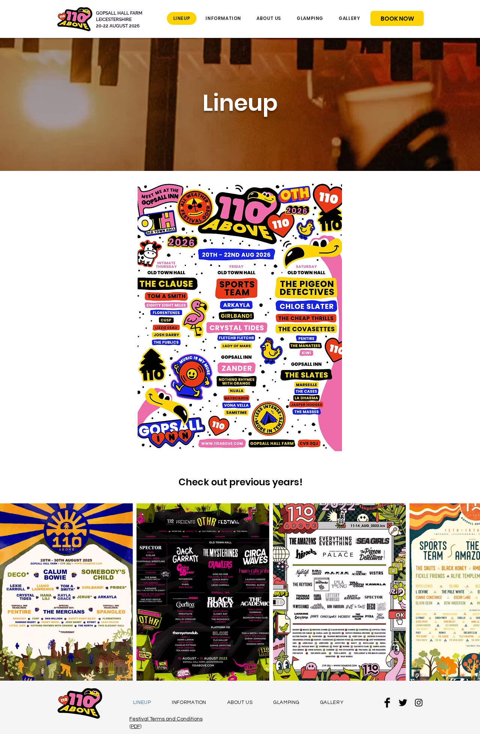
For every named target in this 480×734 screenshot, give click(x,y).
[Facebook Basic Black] (387, 703)
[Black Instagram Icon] (419, 703)
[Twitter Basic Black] (403, 703)
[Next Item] (467, 592)
